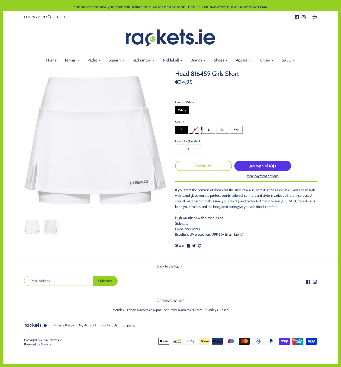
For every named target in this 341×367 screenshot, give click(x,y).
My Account (87, 325)
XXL (236, 130)
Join (41, 17)
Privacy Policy (64, 325)
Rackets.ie (55, 340)
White (182, 110)
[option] (32, 227)
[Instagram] (304, 17)
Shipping (128, 325)
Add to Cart (203, 166)
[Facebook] (297, 17)
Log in (29, 17)
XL (222, 130)
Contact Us (109, 325)
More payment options (262, 176)
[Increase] (197, 149)
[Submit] (49, 17)
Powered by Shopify (37, 344)
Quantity (188, 141)
